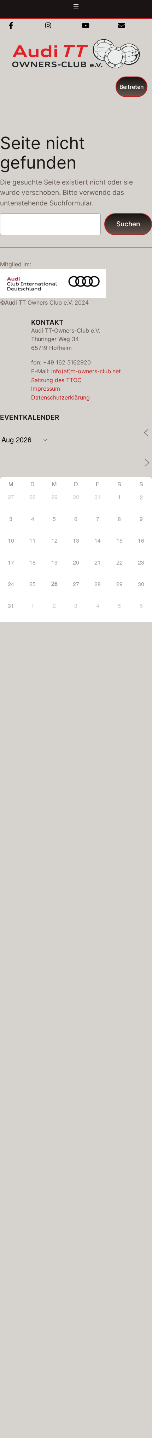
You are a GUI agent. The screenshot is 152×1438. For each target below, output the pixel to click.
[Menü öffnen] (76, 6)
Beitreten (131, 86)
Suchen (128, 224)
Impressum (45, 388)
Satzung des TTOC (56, 380)
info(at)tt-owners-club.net (86, 371)
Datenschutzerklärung (60, 397)
